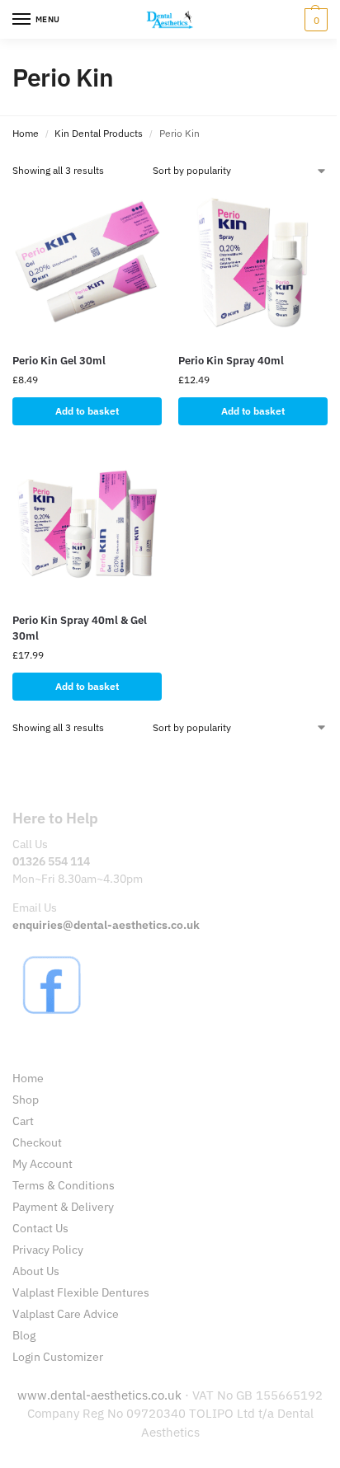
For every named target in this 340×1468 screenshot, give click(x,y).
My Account (42, 1163)
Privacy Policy (47, 1249)
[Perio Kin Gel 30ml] (87, 265)
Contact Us (40, 1228)
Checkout (37, 1142)
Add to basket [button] (87, 411)
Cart (23, 1121)
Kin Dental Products (98, 133)
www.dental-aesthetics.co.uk (101, 1395)
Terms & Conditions (63, 1185)
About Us (35, 1271)
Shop (25, 1099)
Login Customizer (57, 1356)
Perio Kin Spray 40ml (231, 361)
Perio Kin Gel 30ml (59, 361)
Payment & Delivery (63, 1206)
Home (25, 133)
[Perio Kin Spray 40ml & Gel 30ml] (87, 524)
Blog (23, 1335)
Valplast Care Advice (65, 1313)
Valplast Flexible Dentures (80, 1292)
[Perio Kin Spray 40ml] (253, 265)
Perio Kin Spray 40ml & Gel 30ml (79, 628)
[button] (314, 19)
